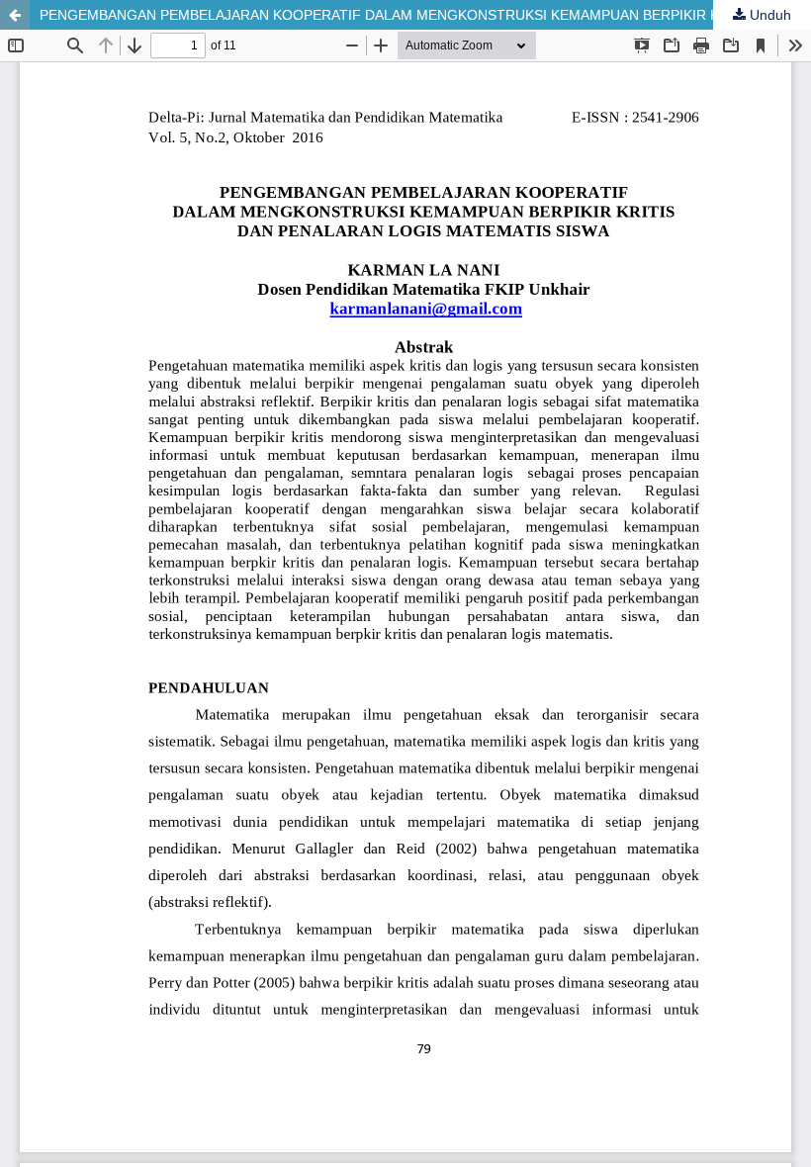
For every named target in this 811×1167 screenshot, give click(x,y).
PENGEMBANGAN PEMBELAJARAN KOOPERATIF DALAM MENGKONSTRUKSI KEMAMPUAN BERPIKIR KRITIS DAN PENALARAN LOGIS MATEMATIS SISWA (425, 15)
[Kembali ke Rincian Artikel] (15, 15)
